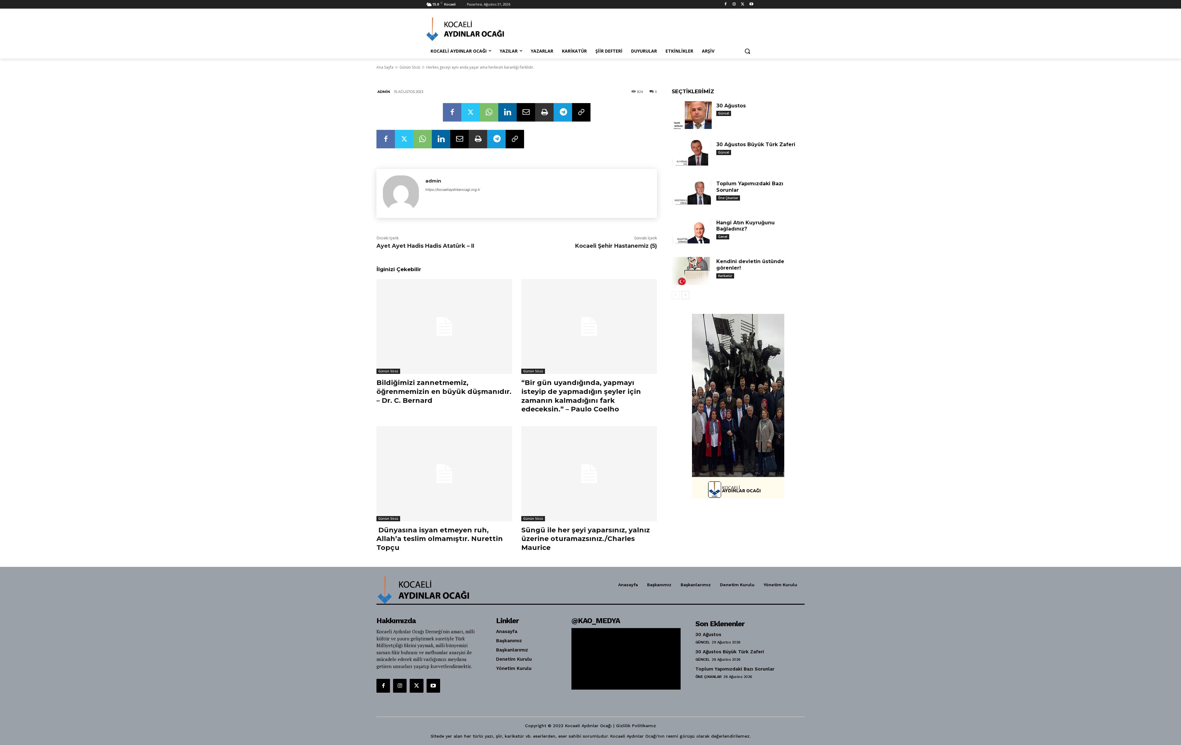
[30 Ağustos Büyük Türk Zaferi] (692, 154)
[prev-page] (675, 295)
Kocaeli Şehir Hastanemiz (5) (616, 245)
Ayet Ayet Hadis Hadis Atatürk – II (425, 245)
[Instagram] (734, 4)
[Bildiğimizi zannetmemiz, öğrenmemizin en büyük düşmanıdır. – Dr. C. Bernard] (444, 326)
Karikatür (725, 276)
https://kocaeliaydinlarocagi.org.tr (452, 189)
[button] (747, 51)
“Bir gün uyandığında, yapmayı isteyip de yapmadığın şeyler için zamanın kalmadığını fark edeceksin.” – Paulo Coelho (581, 396)
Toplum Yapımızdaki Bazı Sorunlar (734, 669)
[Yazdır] (544, 112)
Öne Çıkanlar (728, 198)
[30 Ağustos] (692, 115)
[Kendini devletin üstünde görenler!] (692, 271)
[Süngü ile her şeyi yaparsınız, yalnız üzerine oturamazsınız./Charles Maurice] (589, 473)
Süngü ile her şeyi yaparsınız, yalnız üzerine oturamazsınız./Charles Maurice (585, 539)
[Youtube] (751, 4)
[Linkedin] (507, 112)
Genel (722, 236)
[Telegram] (563, 112)
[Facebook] (725, 4)
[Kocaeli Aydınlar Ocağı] (475, 29)
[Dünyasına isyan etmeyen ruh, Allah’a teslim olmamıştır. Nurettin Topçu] (444, 473)
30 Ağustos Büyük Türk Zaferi (755, 144)
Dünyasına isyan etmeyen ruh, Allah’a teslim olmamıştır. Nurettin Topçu (439, 539)
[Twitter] (742, 4)
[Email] (526, 112)
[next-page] (685, 295)
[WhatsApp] (489, 112)
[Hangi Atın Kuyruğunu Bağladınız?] (692, 232)
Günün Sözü (388, 371)
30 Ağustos (731, 106)
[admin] (401, 193)
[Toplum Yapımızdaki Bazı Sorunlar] (692, 193)
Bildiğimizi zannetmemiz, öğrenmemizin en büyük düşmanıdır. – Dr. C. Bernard (443, 391)
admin (383, 92)
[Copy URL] (581, 112)
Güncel (723, 113)
